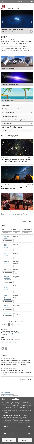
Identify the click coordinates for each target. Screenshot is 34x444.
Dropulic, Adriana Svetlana (6, 287)
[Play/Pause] (31, 31)
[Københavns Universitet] (3, 8)
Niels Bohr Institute (5, 392)
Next (31, 22)
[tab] (17, 105)
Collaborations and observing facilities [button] (14, 120)
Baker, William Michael (6, 245)
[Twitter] (6, 348)
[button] (31, 1)
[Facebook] (2, 348)
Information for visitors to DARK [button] (12, 127)
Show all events (26, 379)
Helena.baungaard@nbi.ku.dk (13, 333)
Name (3, 229)
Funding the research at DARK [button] (11, 109)
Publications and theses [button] (9, 116)
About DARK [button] (6, 105)
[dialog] (17, 420)
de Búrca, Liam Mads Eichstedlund (7, 277)
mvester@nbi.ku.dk (10, 343)
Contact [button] (4, 131)
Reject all (9, 440)
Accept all (25, 440)
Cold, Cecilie (7, 269)
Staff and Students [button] (8, 112)
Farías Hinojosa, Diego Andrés (7, 297)
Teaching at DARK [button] (7, 123)
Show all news (26, 221)
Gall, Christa (7, 313)
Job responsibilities (27, 229)
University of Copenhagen (7, 394)
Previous (2, 22)
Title (14, 229)
